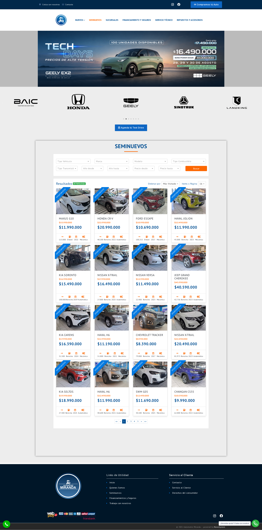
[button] (206, 4)
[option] (131, 59)
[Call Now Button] (6, 524)
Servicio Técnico (164, 20)
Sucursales (112, 20)
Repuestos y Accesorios (190, 20)
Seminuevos (95, 20)
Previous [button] (7, 59)
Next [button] (255, 59)
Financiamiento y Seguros (137, 20)
